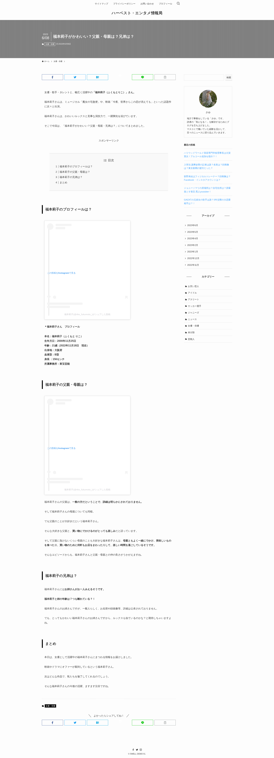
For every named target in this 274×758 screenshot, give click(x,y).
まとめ (63, 182)
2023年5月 (192, 232)
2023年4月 (192, 238)
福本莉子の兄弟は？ (71, 177)
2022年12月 (193, 258)
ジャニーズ (193, 312)
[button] (52, 77)
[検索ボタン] (178, 3)
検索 (229, 77)
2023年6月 (192, 225)
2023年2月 (192, 245)
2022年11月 (193, 265)
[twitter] (137, 749)
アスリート (193, 299)
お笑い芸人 (193, 286)
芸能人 (191, 339)
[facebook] (133, 749)
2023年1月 (192, 251)
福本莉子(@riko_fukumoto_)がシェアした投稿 (87, 314)
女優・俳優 (50, 44)
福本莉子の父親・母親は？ (75, 171)
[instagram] (140, 749)
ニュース (192, 319)
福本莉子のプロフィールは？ (76, 166)
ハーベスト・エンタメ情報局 (137, 13)
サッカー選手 (194, 306)
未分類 (191, 332)
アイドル (192, 292)
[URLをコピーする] (165, 77)
